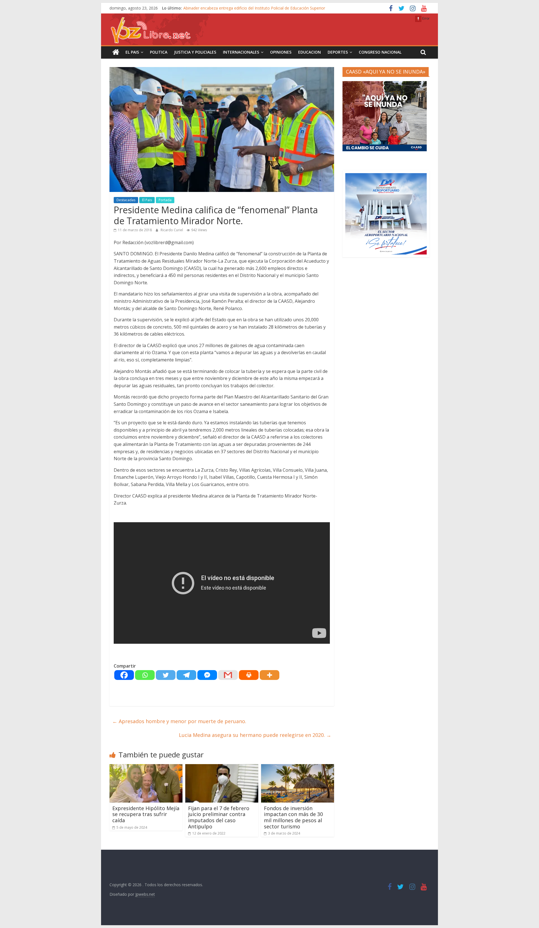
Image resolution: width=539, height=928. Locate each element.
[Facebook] (124, 675)
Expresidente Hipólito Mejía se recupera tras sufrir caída (145, 814)
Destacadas (126, 200)
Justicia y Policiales (195, 52)
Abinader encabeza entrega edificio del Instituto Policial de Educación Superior (254, 8)
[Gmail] (228, 675)
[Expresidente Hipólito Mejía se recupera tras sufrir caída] (145, 767)
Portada (165, 200)
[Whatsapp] (145, 675)
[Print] (249, 675)
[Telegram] (186, 675)
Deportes (338, 52)
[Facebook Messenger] (207, 675)
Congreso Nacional (380, 52)
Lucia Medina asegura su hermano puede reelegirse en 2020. (255, 735)
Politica (158, 52)
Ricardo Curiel (172, 230)
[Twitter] (165, 675)
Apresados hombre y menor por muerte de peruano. (179, 721)
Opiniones (280, 52)
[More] (269, 675)
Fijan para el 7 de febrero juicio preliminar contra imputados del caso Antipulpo (218, 817)
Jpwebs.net (145, 894)
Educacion (309, 52)
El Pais (132, 52)
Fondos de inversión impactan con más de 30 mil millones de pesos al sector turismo (293, 817)
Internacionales (241, 52)
